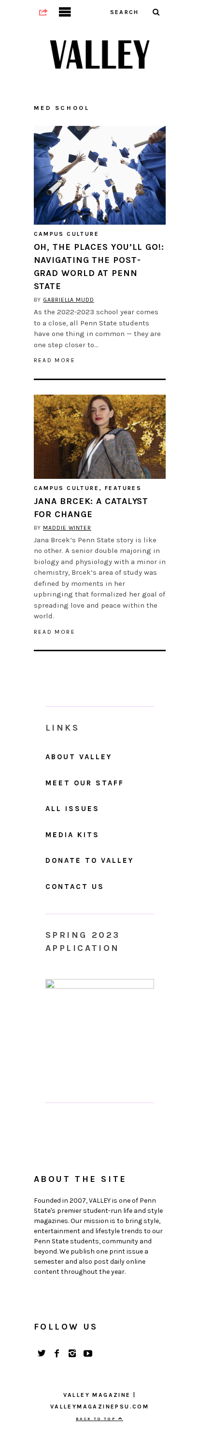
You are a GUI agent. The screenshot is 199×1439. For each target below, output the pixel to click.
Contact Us (74, 886)
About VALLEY (78, 756)
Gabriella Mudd (68, 299)
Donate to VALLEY (89, 860)
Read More (55, 360)
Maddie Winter (67, 527)
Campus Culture (67, 233)
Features (123, 488)
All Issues (72, 808)
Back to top (97, 1418)
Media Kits (72, 834)
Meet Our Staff (84, 783)
